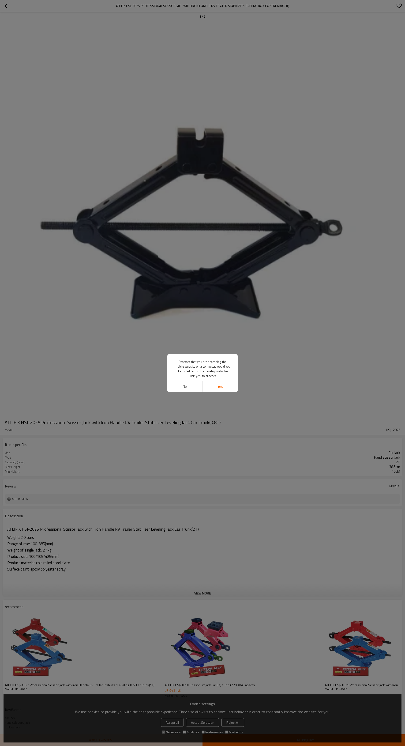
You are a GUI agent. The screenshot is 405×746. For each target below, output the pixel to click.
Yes (220, 386)
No (185, 386)
